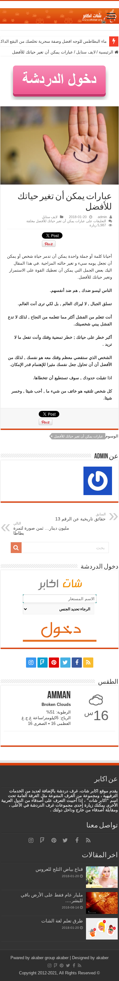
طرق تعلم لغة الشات (62, 920)
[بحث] (16, 547)
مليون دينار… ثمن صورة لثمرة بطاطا (41, 528)
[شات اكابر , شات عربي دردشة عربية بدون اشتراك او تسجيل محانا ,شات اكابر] (59, 14)
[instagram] (31, 662)
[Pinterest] (54, 662)
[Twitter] (65, 662)
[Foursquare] (42, 662)
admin (102, 217)
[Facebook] (77, 662)
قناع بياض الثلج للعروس (59, 869)
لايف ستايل (86, 52)
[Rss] (88, 662)
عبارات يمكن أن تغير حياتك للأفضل (78, 436)
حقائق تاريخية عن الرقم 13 (80, 516)
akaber (62, 957)
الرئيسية (107, 52)
